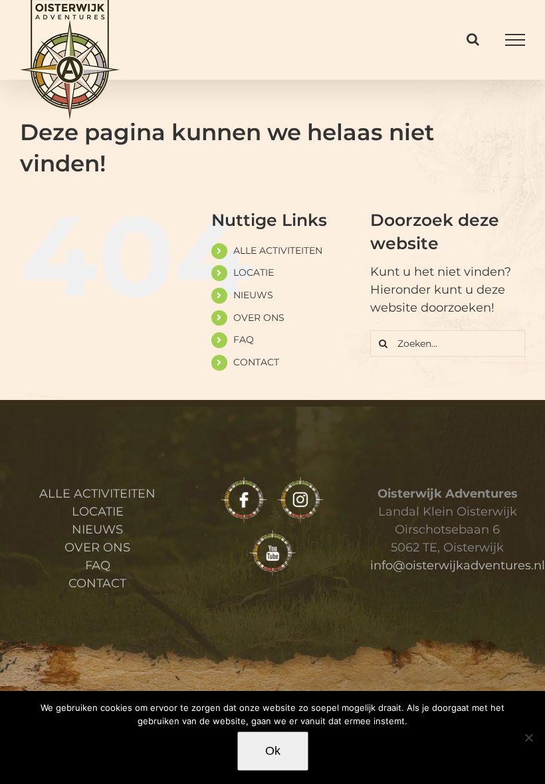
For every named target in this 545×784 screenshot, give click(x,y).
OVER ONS (258, 318)
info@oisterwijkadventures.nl (457, 565)
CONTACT (256, 362)
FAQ (243, 339)
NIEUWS (253, 295)
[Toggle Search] (473, 39)
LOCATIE (253, 272)
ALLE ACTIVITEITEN (277, 250)
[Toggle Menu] (515, 40)
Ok (272, 750)
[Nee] (528, 737)
